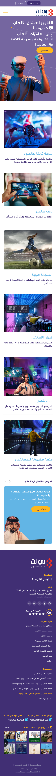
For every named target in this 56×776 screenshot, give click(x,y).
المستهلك (33, 3)
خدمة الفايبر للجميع (43, 640)
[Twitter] (39, 603)
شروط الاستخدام (21, 765)
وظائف (49, 660)
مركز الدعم (47, 655)
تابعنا (6, 727)
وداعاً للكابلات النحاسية (42, 645)
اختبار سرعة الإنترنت (43, 630)
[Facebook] (44, 603)
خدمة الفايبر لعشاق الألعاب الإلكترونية (35, 693)
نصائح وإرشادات (45, 698)
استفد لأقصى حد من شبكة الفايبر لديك (34, 678)
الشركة (21, 3)
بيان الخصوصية (35, 765)
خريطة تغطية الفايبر (43, 650)
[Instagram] (49, 603)
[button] (10, 482)
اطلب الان (44, 50)
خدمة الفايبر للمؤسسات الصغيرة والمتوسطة (32, 683)
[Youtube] (29, 603)
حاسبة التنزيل (46, 635)
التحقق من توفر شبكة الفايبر (39, 625)
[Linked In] (34, 603)
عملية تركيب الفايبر (43, 673)
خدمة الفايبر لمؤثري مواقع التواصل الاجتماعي (32, 688)
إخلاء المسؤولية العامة (28, 768)
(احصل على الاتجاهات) (44, 597)
